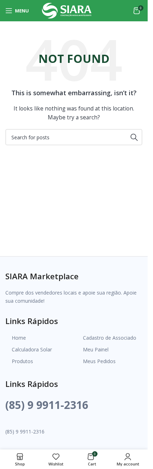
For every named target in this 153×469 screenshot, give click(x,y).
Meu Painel (96, 349)
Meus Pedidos (99, 361)
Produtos (22, 361)
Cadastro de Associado (109, 337)
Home (19, 337)
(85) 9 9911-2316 (46, 405)
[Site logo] (67, 10)
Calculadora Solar (32, 349)
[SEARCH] (134, 137)
